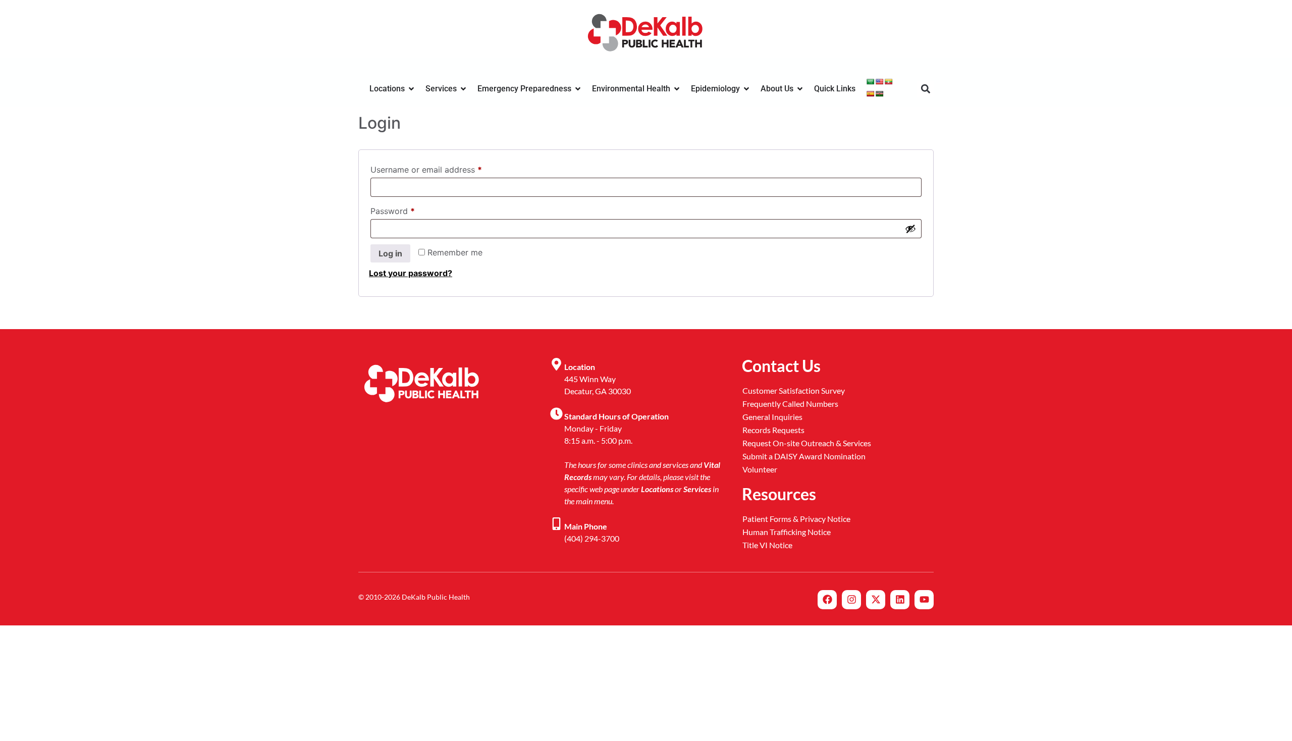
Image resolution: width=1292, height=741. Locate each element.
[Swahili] (880, 93)
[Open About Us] (800, 89)
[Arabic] (871, 81)
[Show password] (910, 228)
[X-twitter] (875, 599)
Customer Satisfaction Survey (793, 390)
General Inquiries (772, 416)
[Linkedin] (899, 599)
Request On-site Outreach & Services (806, 443)
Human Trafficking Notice (786, 532)
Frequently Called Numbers (790, 403)
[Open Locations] (411, 89)
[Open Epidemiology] (746, 89)
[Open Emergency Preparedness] (578, 89)
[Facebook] (827, 599)
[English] (880, 81)
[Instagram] (851, 599)
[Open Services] (463, 89)
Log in (390, 253)
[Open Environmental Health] (677, 89)
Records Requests (773, 430)
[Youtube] (924, 599)
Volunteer (759, 469)
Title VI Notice (767, 545)
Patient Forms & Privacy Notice (796, 518)
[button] (925, 89)
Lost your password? (410, 273)
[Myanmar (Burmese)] (889, 81)
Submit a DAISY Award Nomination (804, 456)
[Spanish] (871, 93)
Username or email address (442, 168)
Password (409, 209)
